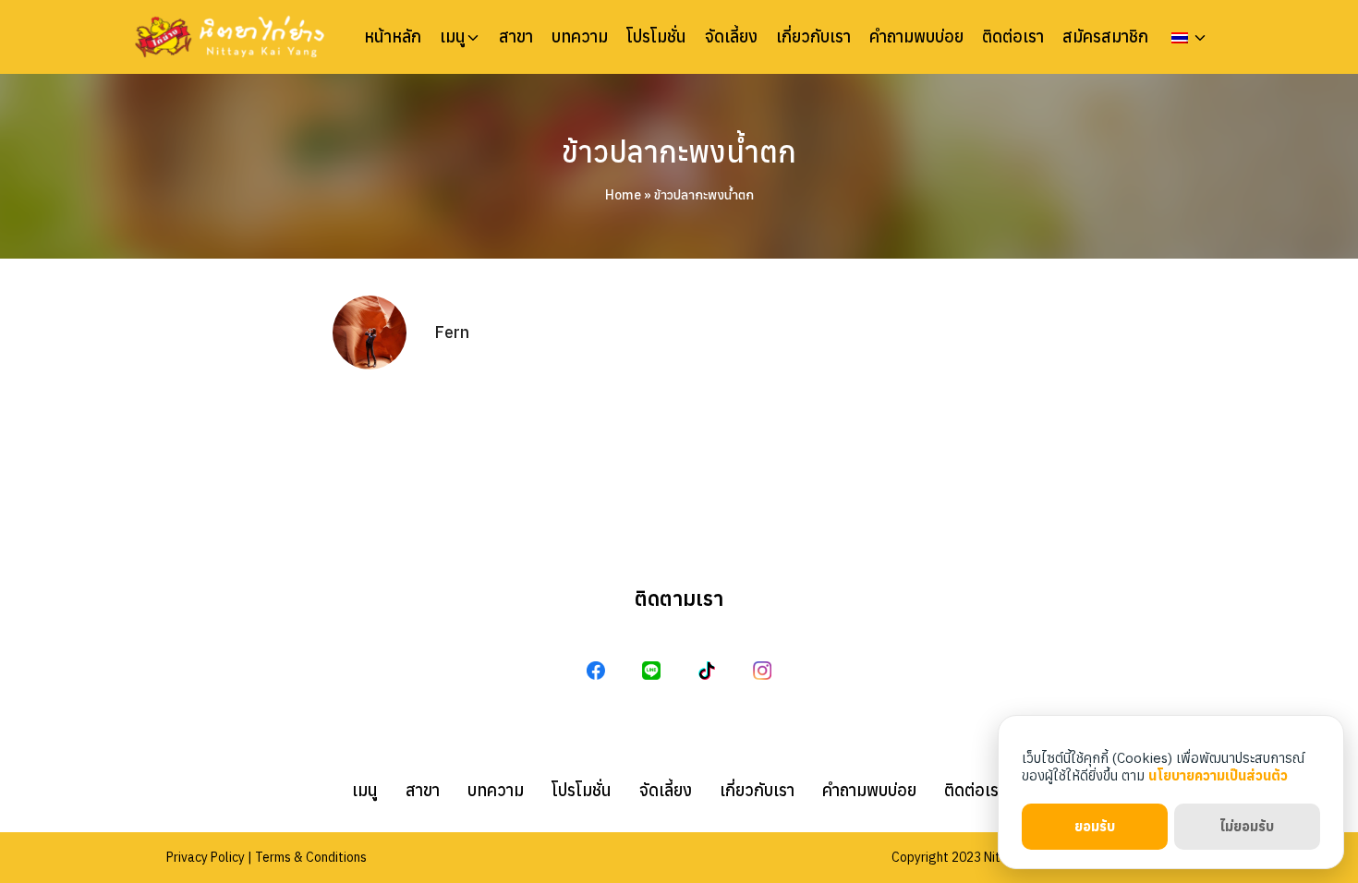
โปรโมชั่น (656, 37)
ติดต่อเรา (1013, 37)
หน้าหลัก (392, 37)
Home (623, 195)
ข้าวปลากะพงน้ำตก (679, 151)
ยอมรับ (1094, 826)
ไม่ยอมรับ (1246, 826)
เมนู (453, 37)
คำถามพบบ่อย (916, 37)
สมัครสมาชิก (1105, 37)
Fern (451, 332)
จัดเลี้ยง (731, 37)
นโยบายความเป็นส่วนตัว (1218, 775)
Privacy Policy (205, 857)
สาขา (516, 37)
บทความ (580, 37)
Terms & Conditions (311, 857)
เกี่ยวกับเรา (813, 37)
